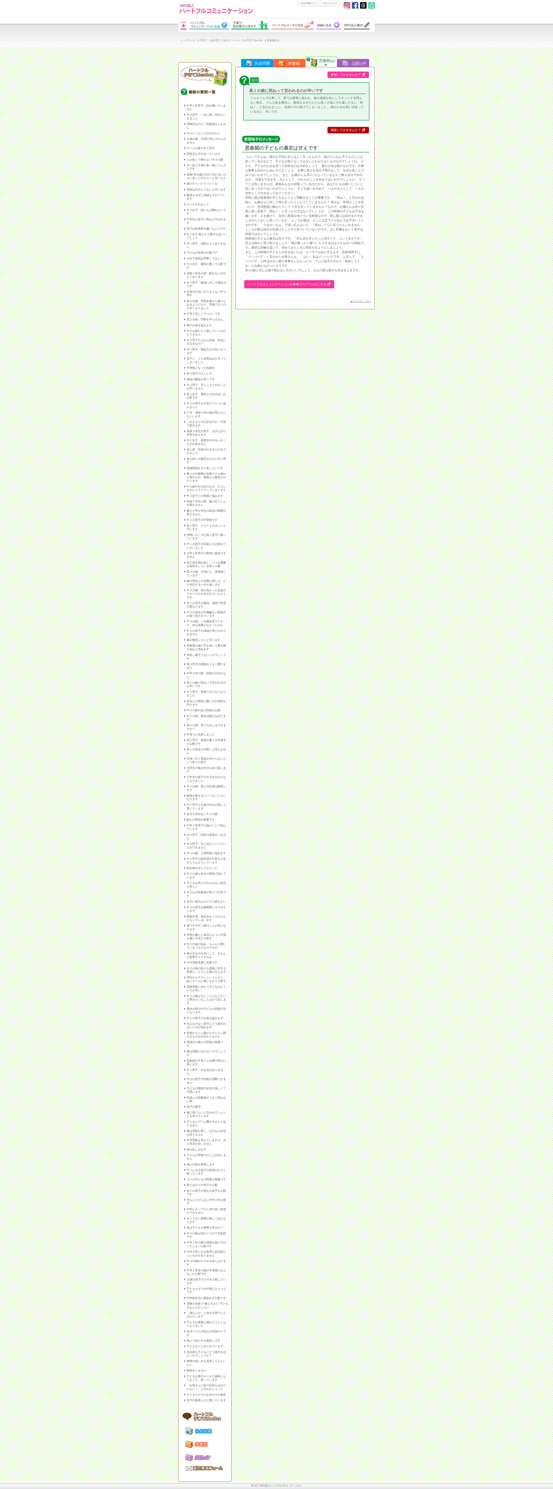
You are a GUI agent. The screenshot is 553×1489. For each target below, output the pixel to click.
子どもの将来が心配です (202, 252)
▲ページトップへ (360, 301)
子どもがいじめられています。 (206, 1346)
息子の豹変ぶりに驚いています (206, 1400)
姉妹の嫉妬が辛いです (201, 379)
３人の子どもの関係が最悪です (206, 1179)
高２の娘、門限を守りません (205, 319)
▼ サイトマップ (330, 3)
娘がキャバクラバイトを (202, 183)
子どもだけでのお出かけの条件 (206, 1394)
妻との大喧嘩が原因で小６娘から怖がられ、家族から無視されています (206, 477)
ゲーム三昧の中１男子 (201, 148)
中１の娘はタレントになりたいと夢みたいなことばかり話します (206, 1000)
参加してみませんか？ (346, 74)
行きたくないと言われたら (203, 133)
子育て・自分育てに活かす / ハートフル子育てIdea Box (231, 40)
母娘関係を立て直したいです (205, 468)
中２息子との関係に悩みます (205, 495)
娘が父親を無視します (201, 1164)
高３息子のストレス (199, 373)
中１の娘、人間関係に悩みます (206, 853)
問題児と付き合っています (203, 153)
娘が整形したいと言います (203, 640)
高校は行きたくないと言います (206, 189)
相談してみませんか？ (346, 130)
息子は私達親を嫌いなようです (206, 228)
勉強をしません (196, 1370)
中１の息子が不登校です (202, 519)
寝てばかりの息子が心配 (202, 1185)
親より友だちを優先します (203, 1340)
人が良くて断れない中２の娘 (205, 159)
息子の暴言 (194, 1106)
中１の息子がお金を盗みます (205, 1018)
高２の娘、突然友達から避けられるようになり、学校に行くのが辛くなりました (206, 305)
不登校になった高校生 (201, 367)
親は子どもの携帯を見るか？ (205, 1227)
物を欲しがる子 (196, 1149)
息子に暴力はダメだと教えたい (206, 901)
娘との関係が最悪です (201, 819)
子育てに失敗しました (201, 734)
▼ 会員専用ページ (309, 3)
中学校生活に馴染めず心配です (206, 1298)
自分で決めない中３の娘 (202, 814)
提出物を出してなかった (202, 868)
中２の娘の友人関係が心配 (203, 710)
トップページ (188, 40)
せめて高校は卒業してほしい (205, 258)
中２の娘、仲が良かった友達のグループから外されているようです (206, 594)
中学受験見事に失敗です (202, 962)
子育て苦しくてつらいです (203, 313)
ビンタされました (198, 204)
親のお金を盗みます (199, 325)
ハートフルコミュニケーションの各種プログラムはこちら (287, 284)
